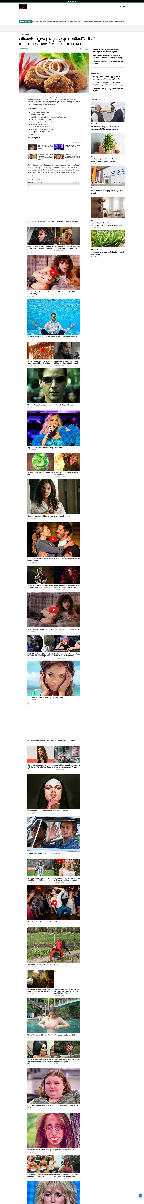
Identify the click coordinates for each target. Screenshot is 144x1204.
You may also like (98, 99)
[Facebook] (68, 1)
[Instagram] (73, 1)
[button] (124, 7)
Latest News (96, 73)
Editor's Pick (101, 11)
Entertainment (43, 11)
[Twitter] (70, 1)
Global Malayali (56, 11)
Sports (66, 11)
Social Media (83, 11)
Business (92, 11)
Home (21, 11)
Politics (34, 11)
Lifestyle (73, 11)
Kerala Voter (24, 48)
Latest (27, 11)
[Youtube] (75, 1)
